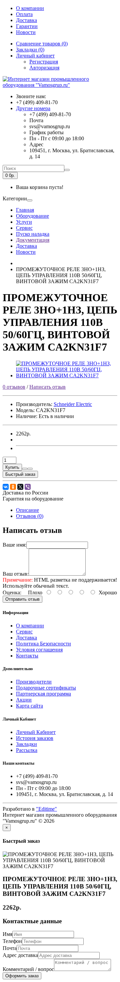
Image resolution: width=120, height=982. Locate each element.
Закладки (26, 744)
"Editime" (46, 809)
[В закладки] (24, 469)
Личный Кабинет (36, 732)
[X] (20, 487)
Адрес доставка (20, 955)
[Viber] (28, 487)
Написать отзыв (47, 387)
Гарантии (27, 26)
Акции (24, 700)
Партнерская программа (43, 694)
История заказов (34, 738)
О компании (30, 8)
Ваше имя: (14, 545)
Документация (32, 240)
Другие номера (33, 108)
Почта (10, 948)
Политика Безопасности (43, 643)
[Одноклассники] (13, 487)
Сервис (24, 228)
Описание (27, 510)
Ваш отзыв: (16, 574)
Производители (34, 681)
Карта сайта (29, 706)
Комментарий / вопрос (28, 969)
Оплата (24, 14)
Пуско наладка (32, 234)
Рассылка (26, 750)
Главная (25, 210)
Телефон (12, 941)
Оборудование (32, 216)
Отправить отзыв (22, 599)
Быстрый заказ (20, 474)
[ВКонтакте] (6, 487)
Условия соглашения (39, 649)
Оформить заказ (22, 975)
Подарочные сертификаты (46, 688)
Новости (26, 32)
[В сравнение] (30, 469)
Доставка (26, 20)
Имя (7, 934)
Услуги (24, 222)
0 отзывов (14, 387)
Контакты (27, 655)
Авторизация (44, 67)
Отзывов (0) (29, 516)
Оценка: (12, 592)
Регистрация (43, 61)
